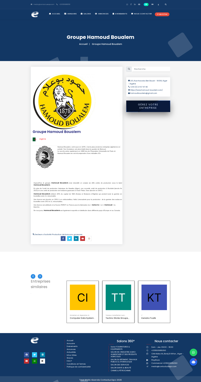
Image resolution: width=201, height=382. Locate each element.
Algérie (42, 139)
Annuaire (72, 13)
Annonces (103, 13)
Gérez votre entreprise (148, 106)
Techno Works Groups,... (118, 318)
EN (152, 4)
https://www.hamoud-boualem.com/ (146, 90)
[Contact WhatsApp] (193, 352)
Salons (87, 13)
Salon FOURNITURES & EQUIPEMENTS (120, 348)
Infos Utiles (72, 355)
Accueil (56, 13)
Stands (70, 358)
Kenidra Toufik (148, 318)
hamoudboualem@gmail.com (143, 93)
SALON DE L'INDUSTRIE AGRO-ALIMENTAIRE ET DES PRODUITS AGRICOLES (124, 354)
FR (146, 4)
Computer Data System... (82, 318)
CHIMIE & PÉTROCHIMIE (121, 370)
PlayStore (155, 360)
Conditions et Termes (76, 364)
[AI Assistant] (193, 362)
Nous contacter (143, 13)
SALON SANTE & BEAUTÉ (121, 368)
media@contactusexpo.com (164, 366)
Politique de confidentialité (78, 367)
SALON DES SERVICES (120, 365)
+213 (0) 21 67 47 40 (139, 87)
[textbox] (78, 187)
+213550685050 (64, 4)
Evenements (121, 13)
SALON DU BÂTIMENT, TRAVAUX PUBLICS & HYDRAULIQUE (124, 360)
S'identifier (162, 14)
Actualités (71, 352)
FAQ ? (69, 361)
